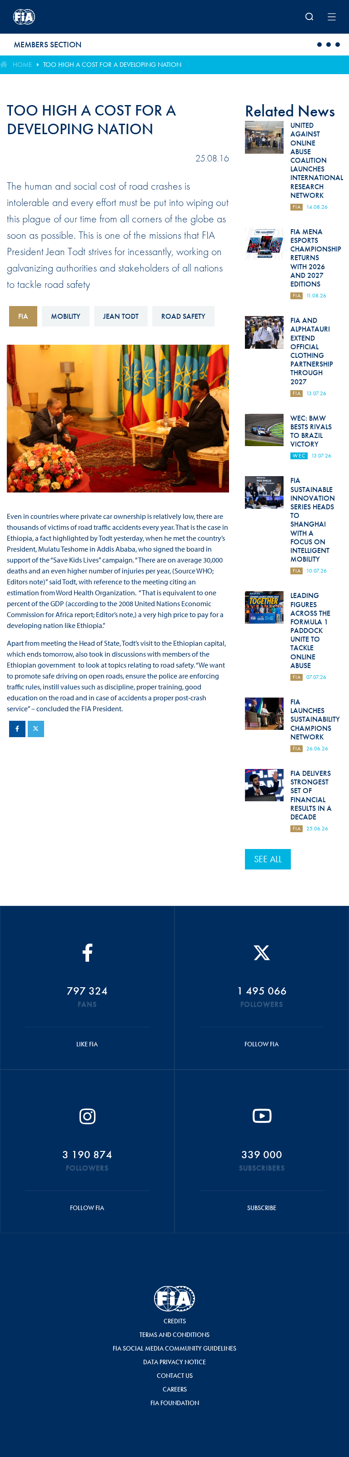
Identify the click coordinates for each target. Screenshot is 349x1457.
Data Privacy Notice (174, 1362)
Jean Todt (121, 316)
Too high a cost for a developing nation (112, 64)
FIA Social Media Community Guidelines (174, 1348)
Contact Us (175, 1376)
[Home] (72, 17)
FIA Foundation (174, 1403)
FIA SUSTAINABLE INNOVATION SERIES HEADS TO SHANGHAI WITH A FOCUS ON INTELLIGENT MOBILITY (312, 520)
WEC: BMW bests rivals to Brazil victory (311, 431)
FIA (23, 316)
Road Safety (183, 316)
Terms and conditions (174, 1335)
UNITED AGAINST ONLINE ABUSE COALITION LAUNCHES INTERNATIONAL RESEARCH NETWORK (316, 160)
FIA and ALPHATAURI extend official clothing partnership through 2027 (311, 351)
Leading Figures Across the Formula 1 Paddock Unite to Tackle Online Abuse (310, 630)
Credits (175, 1321)
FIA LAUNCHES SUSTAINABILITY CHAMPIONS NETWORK (315, 719)
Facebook (17, 729)
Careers (175, 1389)
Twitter (36, 729)
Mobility (65, 316)
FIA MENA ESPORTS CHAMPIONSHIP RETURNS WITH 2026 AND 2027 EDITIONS (315, 258)
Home (22, 64)
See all (268, 859)
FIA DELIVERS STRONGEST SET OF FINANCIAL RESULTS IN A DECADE (311, 795)
